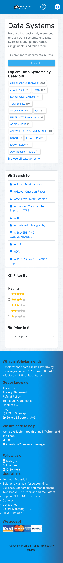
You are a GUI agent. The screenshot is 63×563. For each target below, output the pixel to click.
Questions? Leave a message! (25, 444)
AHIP (16, 218)
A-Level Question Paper (29, 191)
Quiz (39, 110)
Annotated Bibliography (29, 225)
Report (16, 137)
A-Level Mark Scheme (28, 184)
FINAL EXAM (35, 137)
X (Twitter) (12, 469)
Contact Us (10, 405)
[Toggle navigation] (43, 6)
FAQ (8, 440)
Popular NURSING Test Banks (22, 496)
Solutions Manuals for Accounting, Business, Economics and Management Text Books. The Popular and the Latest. (29, 488)
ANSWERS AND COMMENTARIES (22, 235)
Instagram (12, 461)
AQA (16, 251)
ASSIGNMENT (20, 124)
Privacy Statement (15, 392)
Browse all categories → (24, 158)
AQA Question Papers (24, 151)
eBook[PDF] (19, 89)
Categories (10, 504)
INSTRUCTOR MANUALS (26, 117)
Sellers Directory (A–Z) (21, 417)
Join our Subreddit (15, 479)
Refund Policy (12, 396)
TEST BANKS (20, 103)
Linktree (11, 465)
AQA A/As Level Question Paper (28, 261)
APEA (17, 244)
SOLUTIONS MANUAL (25, 96)
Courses (8, 500)
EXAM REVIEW (20, 144)
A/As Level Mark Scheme (30, 199)
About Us (9, 388)
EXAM (40, 89)
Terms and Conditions (17, 400)
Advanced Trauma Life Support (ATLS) (27, 208)
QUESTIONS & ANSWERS (27, 83)
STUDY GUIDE (20, 110)
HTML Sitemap (15, 413)
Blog (6, 409)
